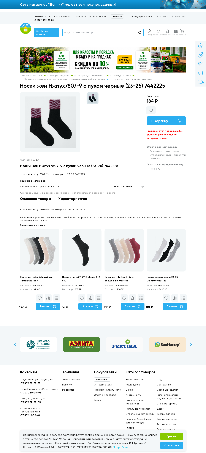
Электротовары (166, 429)
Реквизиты (68, 389)
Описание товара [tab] (35, 198)
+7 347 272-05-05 (30, 402)
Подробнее (120, 447)
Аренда (105, 16)
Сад (159, 379)
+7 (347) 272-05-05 (44, 20)
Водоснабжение (135, 379)
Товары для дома (60, 75)
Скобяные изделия (167, 389)
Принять (172, 436)
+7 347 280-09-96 (30, 392)
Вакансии (67, 384)
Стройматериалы (167, 403)
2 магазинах (32, 285)
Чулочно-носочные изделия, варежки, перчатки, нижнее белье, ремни (65, 79)
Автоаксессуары (166, 424)
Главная (24, 75)
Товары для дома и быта (91, 75)
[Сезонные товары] (200, 63)
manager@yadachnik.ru (142, 16)
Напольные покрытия (138, 408)
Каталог (38, 75)
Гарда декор (133, 384)
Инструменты (133, 394)
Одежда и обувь (122, 75)
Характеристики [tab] (72, 198)
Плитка (130, 427)
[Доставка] (200, 82)
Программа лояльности (44, 16)
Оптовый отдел (94, 16)
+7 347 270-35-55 (30, 383)
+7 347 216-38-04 (123, 186)
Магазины (117, 16)
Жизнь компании (71, 379)
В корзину (159, 121)
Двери (160, 408)
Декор (129, 389)
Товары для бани (166, 413)
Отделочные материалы (140, 413)
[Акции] (200, 45)
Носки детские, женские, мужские (132, 79)
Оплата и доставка (71, 16)
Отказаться (171, 445)
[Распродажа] (200, 72)
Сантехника (164, 384)
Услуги (59, 16)
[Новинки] (200, 54)
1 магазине (73, 285)
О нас (83, 16)
